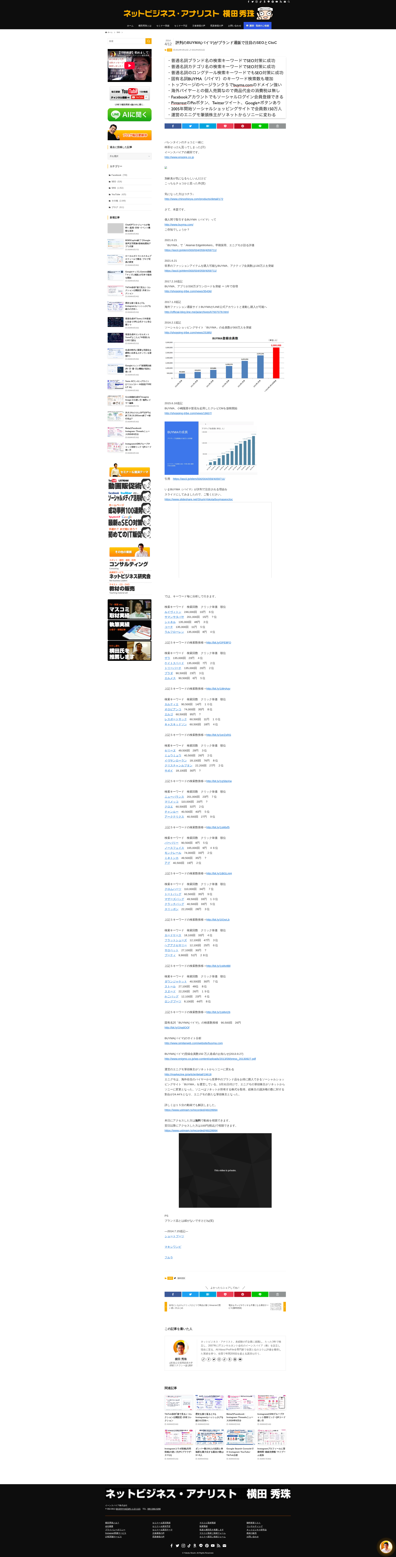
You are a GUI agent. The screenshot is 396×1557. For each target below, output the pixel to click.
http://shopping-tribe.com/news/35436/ (188, 291)
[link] (203, 1359)
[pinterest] (273, 1)
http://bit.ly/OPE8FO (218, 642)
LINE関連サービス (113, 1537)
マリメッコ (172, 801)
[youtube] (277, 1)
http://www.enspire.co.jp (179, 157)
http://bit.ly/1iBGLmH (219, 873)
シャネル (170, 622)
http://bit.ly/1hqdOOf (177, 1027)
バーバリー (172, 842)
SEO (117, 181)
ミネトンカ (172, 858)
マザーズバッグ (174, 899)
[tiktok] (261, 1)
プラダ (169, 673)
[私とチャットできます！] (386, 1547)
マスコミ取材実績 (208, 1523)
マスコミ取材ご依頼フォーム (213, 1533)
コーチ (169, 627)
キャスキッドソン (176, 724)
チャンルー (172, 811)
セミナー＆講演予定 (161, 1526)
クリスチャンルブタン (178, 765)
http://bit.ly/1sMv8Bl (218, 965)
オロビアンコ (173, 709)
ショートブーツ (174, 1236)
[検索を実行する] (148, 41)
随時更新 (181, 1278)
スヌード (170, 991)
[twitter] (253, 1)
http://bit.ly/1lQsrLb (218, 919)
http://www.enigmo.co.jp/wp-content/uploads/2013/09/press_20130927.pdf (210, 1058)
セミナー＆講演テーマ (162, 1530)
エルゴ (169, 714)
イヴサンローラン (176, 760)
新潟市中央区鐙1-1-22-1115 (128, 1509)
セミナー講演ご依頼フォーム (213, 1537)
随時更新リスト (254, 1523)
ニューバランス (174, 796)
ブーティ (170, 955)
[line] (269, 1)
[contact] (285, 1)
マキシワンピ (173, 1246)
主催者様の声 (158, 1533)
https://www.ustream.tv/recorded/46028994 (191, 1110)
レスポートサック (176, 719)
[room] (265, 1)
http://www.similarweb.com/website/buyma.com (194, 1043)
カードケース (173, 935)
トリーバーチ (173, 668)
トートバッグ (173, 894)
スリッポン (172, 909)
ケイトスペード (174, 663)
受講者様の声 (158, 1537)
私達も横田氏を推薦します (212, 1530)
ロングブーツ (173, 1001)
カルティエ (172, 704)
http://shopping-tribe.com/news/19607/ (188, 413)
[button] (173, 126)
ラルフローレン (174, 631)
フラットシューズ (176, 940)
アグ (167, 862)
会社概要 (109, 1526)
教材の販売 (252, 1533)
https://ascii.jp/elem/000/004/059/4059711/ (191, 250)
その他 (119, 200)
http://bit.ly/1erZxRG (218, 734)
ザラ (167, 658)
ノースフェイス (174, 847)
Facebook (119, 175)
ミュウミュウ (173, 755)
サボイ (169, 770)
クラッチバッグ (174, 904)
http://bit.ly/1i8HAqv (218, 688)
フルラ (169, 1257)
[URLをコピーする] (277, 126)
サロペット (172, 950)
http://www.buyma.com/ (179, 224)
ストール (170, 986)
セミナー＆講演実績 (161, 1523)
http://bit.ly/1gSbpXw (219, 781)
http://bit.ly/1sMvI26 (218, 1012)
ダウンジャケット (176, 981)
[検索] (289, 1)
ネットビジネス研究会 (257, 1530)
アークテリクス (174, 816)
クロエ (169, 806)
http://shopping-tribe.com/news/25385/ (188, 332)
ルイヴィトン (173, 612)
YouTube (119, 194)
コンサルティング (255, 1526)
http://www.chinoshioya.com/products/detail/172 (194, 199)
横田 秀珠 (181, 1359)
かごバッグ (172, 996)
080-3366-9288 (154, 1509)
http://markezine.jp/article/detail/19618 (188, 1074)
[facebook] (249, 1)
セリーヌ (170, 750)
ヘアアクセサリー (176, 945)
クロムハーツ (173, 889)
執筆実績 (204, 1526)
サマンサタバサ (174, 616)
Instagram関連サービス (115, 1533)
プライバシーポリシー (115, 1530)
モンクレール (173, 852)
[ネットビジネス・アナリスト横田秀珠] (198, 13)
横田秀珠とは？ (112, 1523)
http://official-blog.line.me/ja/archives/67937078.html (197, 312)
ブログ (118, 207)
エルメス (170, 678)
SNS (169, 50)
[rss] (281, 1)
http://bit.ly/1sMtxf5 (218, 827)
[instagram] (257, 1)
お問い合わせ (253, 1537)
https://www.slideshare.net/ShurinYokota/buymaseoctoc (199, 499)
